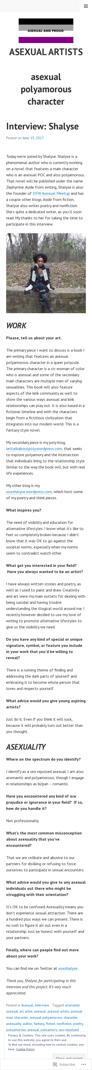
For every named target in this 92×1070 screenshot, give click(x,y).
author (27, 1023)
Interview (42, 1005)
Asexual (27, 1005)
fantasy (39, 1023)
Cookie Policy (25, 1049)
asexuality (13, 1023)
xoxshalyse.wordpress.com (29, 491)
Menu (85, 6)
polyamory (49, 1029)
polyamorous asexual (22, 1029)
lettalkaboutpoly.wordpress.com (34, 448)
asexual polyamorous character (53, 1017)
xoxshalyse (67, 968)
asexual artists (58, 1011)
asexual (40, 1011)
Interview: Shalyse (42, 126)
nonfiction (64, 1023)
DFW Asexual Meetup (51, 193)
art (21, 1011)
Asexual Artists (46, 52)
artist (28, 1011)
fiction (50, 1023)
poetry (78, 1023)
